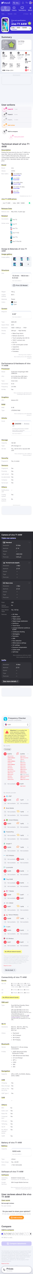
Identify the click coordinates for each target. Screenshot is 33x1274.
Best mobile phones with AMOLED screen (23, 357)
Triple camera (16, 619)
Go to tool (9, 970)
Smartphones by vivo (25, 196)
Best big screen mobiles (25, 354)
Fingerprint (4, 468)
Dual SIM (13, 1005)
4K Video (15, 614)
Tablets (14, 10)
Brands (10, 14)
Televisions (22, 10)
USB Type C (5, 1093)
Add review (17, 1218)
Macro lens (9, 583)
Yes (12, 448)
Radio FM (4, 1113)
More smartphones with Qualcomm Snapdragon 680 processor (23, 393)
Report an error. (7, 965)
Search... (18, 3)
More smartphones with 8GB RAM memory (23, 414)
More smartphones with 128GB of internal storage (23, 454)
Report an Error (5, 1263)
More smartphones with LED (23, 657)
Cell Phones (5, 10)
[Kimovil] (6, 3)
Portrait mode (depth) (13, 562)
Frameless (15, 351)
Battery (4, 1146)
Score (3, 421)
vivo (15, 14)
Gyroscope (4, 483)
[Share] (30, 14)
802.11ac (14, 1030)
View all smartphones (3, 14)
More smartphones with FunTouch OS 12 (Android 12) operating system (21, 1188)
